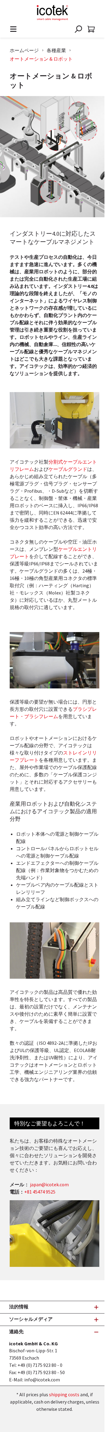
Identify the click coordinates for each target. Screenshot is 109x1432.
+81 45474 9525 (39, 1192)
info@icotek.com (42, 1380)
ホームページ (24, 50)
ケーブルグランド (67, 469)
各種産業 (56, 50)
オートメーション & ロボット (41, 59)
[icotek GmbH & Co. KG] (52, 13)
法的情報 (18, 1307)
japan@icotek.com (49, 1184)
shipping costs (64, 1394)
